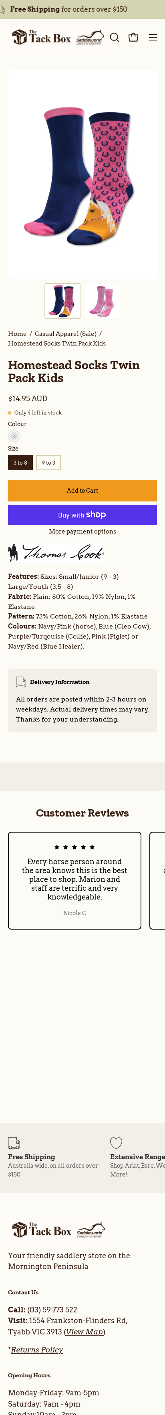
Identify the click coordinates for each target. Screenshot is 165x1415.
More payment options (82, 531)
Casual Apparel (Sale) (66, 334)
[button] (113, 37)
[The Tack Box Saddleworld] (57, 37)
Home (17, 334)
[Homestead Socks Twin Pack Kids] (62, 301)
